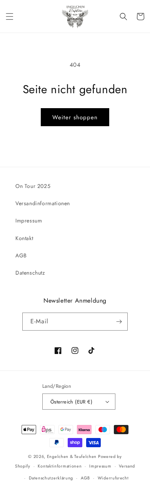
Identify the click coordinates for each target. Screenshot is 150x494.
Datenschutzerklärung (51, 478)
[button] (9, 16)
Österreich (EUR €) (71, 401)
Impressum (28, 220)
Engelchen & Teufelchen (72, 456)
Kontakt (24, 238)
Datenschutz (30, 273)
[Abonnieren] (118, 322)
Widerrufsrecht (113, 478)
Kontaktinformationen (60, 466)
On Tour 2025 (32, 186)
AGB (21, 255)
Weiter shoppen (75, 117)
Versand (127, 466)
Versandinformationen (42, 203)
